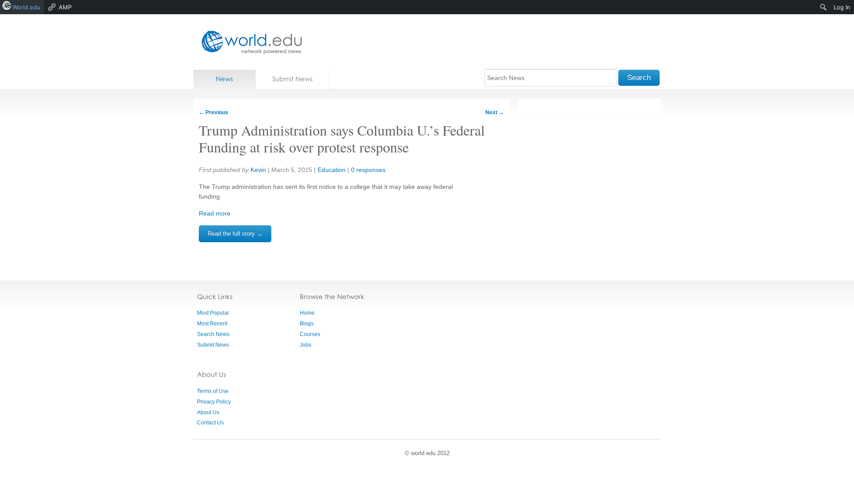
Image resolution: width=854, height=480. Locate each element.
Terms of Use (213, 391)
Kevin (258, 169)
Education (332, 169)
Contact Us (210, 423)
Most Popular (213, 313)
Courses (310, 334)
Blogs (307, 323)
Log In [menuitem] (842, 7)
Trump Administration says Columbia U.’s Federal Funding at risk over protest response (342, 138)
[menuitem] (823, 7)
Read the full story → (235, 233)
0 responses (368, 169)
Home (307, 313)
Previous (213, 112)
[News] (249, 42)
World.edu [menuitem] (26, 7)
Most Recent (212, 323)
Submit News (292, 79)
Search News (213, 334)
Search (639, 77)
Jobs (305, 345)
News (224, 79)
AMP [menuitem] (65, 7)
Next (494, 112)
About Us (208, 412)
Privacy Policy (214, 402)
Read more (214, 213)
